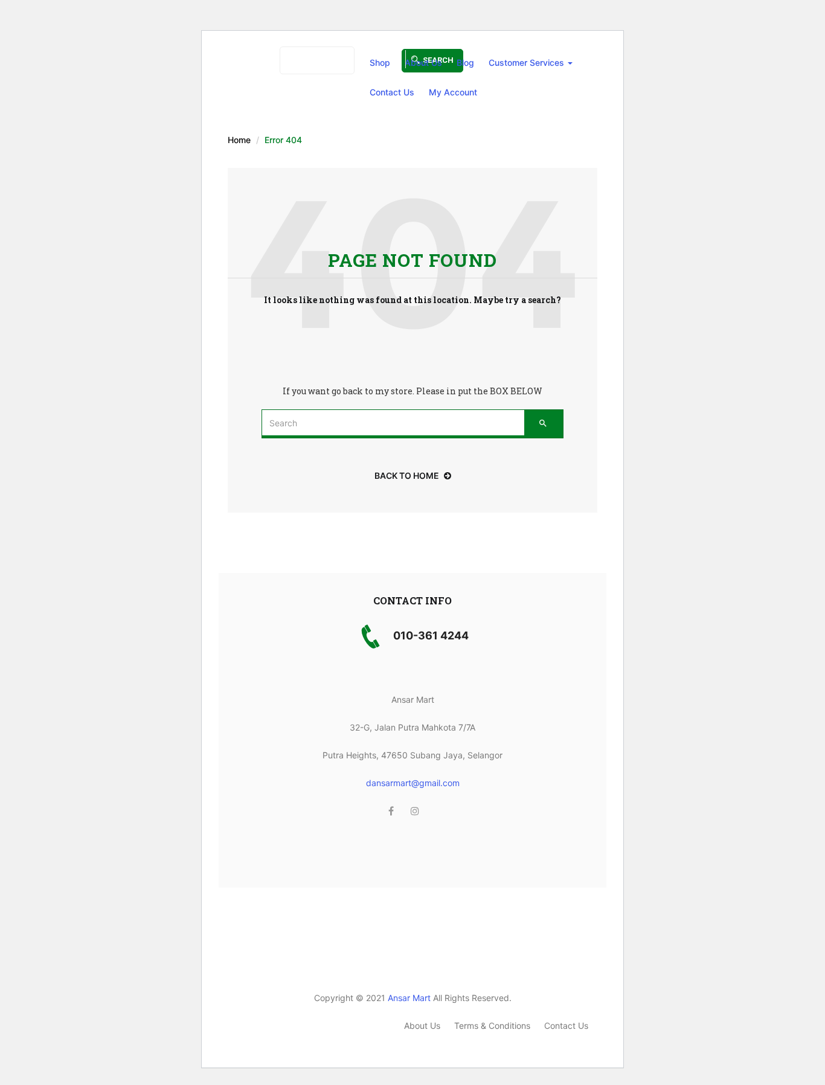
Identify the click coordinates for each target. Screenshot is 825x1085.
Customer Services (528, 62)
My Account (453, 92)
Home (239, 140)
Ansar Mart (409, 998)
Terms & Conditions (492, 1025)
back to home (406, 475)
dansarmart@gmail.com (413, 783)
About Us (423, 62)
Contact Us (392, 92)
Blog (465, 62)
